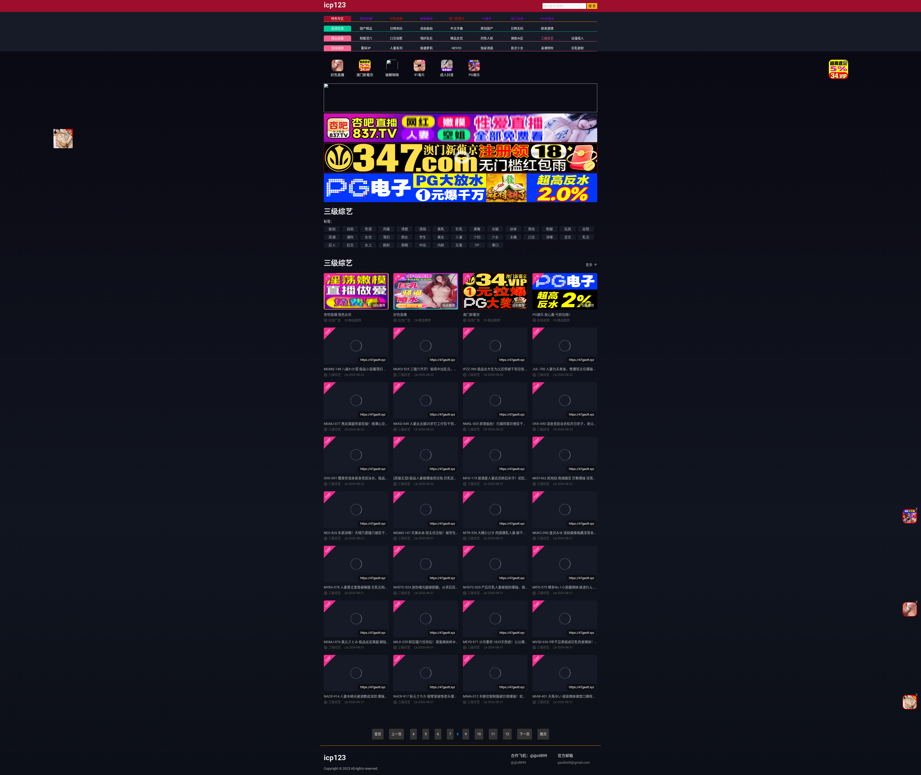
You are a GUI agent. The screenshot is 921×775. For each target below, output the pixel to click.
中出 (422, 245)
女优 (368, 237)
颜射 (386, 245)
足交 (567, 237)
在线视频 (337, 48)
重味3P (366, 48)
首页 (377, 734)
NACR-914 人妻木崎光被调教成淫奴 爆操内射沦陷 (361, 696)
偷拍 (332, 229)
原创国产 (487, 28)
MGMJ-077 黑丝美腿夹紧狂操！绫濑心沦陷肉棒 (359, 424)
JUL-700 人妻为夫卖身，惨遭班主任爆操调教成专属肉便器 (576, 369)
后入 (332, 245)
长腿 (495, 229)
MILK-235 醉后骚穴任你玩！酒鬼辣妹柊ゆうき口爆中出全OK (438, 642)
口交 (531, 237)
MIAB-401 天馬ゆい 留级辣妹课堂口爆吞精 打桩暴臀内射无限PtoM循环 (585, 696)
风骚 (386, 229)
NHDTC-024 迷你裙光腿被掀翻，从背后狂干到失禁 (431, 587)
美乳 (440, 229)
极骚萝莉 (426, 48)
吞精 (404, 245)
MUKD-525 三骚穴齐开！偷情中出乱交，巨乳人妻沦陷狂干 (437, 369)
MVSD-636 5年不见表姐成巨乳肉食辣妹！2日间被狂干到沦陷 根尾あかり (586, 642)
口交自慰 (396, 38)
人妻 (458, 237)
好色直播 (400, 315)
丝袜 (513, 229)
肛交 (350, 245)
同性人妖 (487, 38)
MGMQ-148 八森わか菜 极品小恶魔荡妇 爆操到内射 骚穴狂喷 (369, 369)
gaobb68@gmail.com (574, 762)
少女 (495, 237)
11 (493, 734)
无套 (458, 245)
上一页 (396, 734)
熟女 (404, 237)
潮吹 (350, 237)
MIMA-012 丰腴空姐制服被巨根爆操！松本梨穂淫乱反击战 (506, 696)
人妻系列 (396, 48)
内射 (440, 245)
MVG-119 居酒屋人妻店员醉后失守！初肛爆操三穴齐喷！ (505, 478)
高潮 (332, 237)
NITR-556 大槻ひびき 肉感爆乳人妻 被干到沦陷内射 (501, 533)
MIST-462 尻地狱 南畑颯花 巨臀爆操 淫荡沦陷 (566, 478)
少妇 (477, 237)
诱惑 (404, 229)
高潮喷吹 (547, 48)
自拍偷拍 (426, 28)
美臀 (477, 229)
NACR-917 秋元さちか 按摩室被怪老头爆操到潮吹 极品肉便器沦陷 (442, 696)
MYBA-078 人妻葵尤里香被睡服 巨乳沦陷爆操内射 (361, 587)
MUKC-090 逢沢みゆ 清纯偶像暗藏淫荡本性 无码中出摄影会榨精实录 (583, 533)
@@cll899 (518, 762)
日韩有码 (396, 28)
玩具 (567, 229)
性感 (368, 229)
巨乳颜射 (577, 48)
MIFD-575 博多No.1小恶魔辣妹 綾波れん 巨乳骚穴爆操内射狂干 (579, 587)
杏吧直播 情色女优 (337, 315)
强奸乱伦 (426, 38)
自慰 (585, 229)
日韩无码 (517, 28)
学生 (422, 237)
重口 (495, 245)
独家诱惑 (487, 48)
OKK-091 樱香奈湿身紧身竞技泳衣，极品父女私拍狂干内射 (368, 478)
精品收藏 (337, 38)
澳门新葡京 (471, 315)
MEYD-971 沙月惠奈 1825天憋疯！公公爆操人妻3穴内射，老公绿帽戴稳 (516, 642)
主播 (513, 237)
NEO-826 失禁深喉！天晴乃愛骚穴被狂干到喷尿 (359, 533)
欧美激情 (547, 28)
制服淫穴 (366, 38)
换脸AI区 (517, 38)
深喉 (549, 237)
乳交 (585, 237)
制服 (549, 229)
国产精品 (366, 28)
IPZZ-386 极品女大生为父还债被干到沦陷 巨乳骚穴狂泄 (504, 369)
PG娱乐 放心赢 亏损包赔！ (552, 315)
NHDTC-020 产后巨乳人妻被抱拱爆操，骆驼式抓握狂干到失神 (509, 587)
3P (477, 245)
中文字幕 (456, 28)
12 (507, 734)
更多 (589, 265)
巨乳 (458, 229)
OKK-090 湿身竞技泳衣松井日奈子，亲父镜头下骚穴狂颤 (574, 424)
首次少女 (517, 48)
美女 (440, 237)
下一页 (525, 734)
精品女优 (456, 38)
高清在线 (337, 28)
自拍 (350, 229)
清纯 (422, 229)
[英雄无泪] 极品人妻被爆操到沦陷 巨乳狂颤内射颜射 (432, 478)
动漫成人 (577, 38)
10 (479, 734)
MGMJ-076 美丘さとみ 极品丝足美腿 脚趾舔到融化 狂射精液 (369, 642)
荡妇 (386, 237)
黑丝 (531, 229)
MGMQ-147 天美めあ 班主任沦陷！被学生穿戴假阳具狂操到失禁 (441, 533)
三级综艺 (547, 38)
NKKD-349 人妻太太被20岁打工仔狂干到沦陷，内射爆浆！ (437, 424)
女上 (368, 245)
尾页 (543, 734)
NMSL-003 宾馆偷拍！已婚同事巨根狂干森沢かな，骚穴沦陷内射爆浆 (515, 424)
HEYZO (456, 48)
